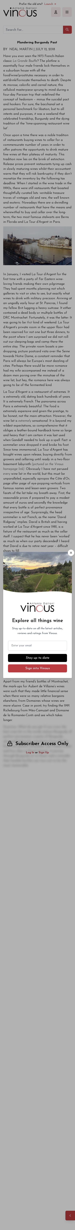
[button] (71, 553)
